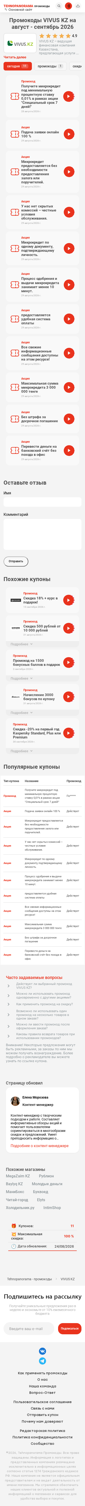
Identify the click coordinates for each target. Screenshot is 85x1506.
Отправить (16, 561)
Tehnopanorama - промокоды (29, 1279)
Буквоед (40, 1192)
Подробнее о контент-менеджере (39, 1146)
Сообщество (42, 1444)
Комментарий (16, 514)
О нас (42, 1380)
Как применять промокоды (42, 1373)
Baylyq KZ (14, 1184)
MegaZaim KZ (18, 1176)
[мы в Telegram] (42, 1364)
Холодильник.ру (20, 1208)
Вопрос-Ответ (42, 1393)
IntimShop (52, 1208)
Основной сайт (20, 9)
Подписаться (70, 1328)
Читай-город (17, 1200)
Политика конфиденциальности (42, 1437)
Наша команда (42, 1386)
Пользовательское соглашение (42, 1402)
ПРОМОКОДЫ (27, 6)
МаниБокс (15, 1192)
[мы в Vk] (42, 1354)
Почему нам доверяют (42, 1422)
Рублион (46, 1176)
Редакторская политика (42, 1431)
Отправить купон (42, 1415)
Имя (7, 493)
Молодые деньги (47, 1184)
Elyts (41, 1200)
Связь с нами (42, 1408)
